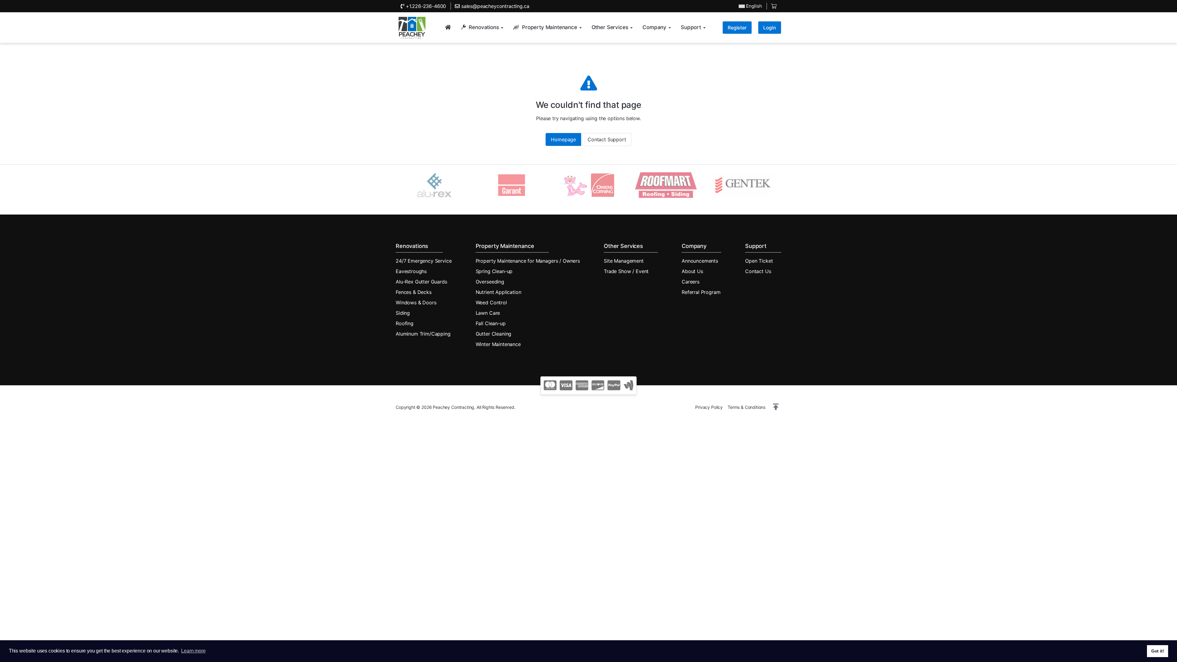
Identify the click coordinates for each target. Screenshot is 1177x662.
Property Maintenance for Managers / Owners (528, 261)
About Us (692, 271)
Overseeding (490, 282)
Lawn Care (488, 313)
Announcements (700, 261)
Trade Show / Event (626, 271)
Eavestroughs (411, 271)
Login (769, 28)
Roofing (404, 323)
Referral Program (701, 292)
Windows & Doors (416, 302)
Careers (690, 282)
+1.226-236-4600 (425, 6)
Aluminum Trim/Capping (423, 334)
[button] (775, 407)
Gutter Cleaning (494, 334)
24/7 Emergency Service (423, 261)
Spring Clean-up (494, 271)
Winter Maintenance (498, 344)
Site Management (624, 261)
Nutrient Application (498, 292)
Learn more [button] (193, 650)
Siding (403, 313)
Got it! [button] (1157, 651)
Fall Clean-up (491, 323)
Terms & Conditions (746, 407)
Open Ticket (759, 261)
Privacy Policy (709, 407)
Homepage (563, 139)
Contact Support (607, 139)
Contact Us (758, 271)
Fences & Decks (414, 292)
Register (737, 28)
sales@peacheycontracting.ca (494, 6)
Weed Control (491, 302)
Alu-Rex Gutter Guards (421, 282)
